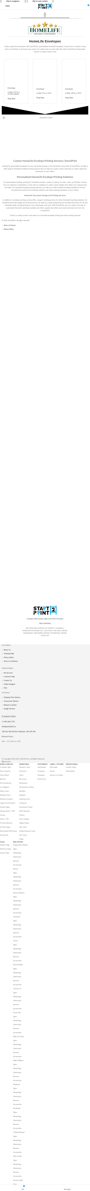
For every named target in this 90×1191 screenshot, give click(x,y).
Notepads (41, 775)
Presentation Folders (26, 787)
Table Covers (4, 791)
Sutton (15, 941)
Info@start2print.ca (9, 726)
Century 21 (17, 989)
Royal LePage (17, 965)
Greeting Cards (24, 799)
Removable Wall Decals (8, 831)
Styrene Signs (5, 807)
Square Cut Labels (56, 775)
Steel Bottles (70, 771)
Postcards (22, 771)
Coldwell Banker (19, 1132)
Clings (21, 839)
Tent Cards (23, 835)
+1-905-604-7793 (8, 722)
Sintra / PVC (4, 819)
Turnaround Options (11, 701)
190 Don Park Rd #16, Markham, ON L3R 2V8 (18, 732)
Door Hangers (24, 819)
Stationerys (17, 857)
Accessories (4, 835)
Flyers (21, 775)
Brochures (23, 779)
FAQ (5, 688)
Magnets (22, 795)
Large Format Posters (7, 803)
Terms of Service (10, 225)
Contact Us (8, 680)
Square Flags (4, 853)
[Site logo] (45, 6)
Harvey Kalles (18, 1180)
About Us (7, 650)
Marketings (17, 853)
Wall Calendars (24, 811)
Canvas (2, 815)
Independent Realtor (20, 845)
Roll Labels (53, 767)
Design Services (9, 709)
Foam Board (4, 775)
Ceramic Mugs (71, 767)
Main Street (17, 1156)
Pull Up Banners (5, 783)
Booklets (22, 791)
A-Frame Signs (5, 827)
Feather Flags (4, 845)
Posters (21, 815)
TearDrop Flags (5, 849)
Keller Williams (18, 1060)
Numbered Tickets (25, 807)
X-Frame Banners (6, 823)
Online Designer (9, 684)
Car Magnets (4, 787)
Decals (52, 771)
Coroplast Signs (5, 767)
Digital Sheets (24, 823)
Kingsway (16, 1084)
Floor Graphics (5, 771)
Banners (3, 779)
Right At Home (18, 1036)
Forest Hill (16, 1013)
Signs (15, 849)
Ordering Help (9, 654)
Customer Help (9, 677)
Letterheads (42, 767)
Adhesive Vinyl (5, 795)
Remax (15, 869)
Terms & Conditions (11, 661)
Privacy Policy (9, 229)
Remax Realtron (19, 893)
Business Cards (24, 767)
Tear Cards (23, 827)
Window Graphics (6, 799)
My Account (8, 673)
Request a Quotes (10, 705)
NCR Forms (42, 779)
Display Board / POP (7, 811)
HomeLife (16, 917)
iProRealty (16, 1108)
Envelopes (41, 771)
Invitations (23, 803)
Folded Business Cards (27, 831)
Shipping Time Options (12, 697)
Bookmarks (23, 783)
